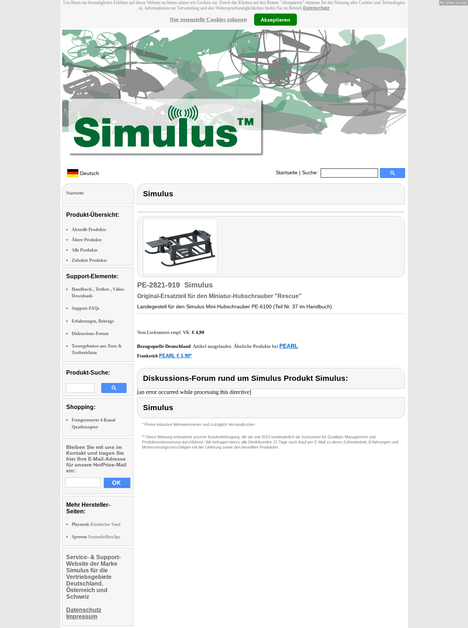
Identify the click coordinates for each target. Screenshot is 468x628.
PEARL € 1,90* (175, 355)
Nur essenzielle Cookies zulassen (208, 19)
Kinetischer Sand (96, 524)
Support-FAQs (85, 308)
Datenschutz (316, 8)
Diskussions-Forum (90, 333)
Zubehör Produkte (89, 260)
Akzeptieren (275, 19)
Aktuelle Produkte (89, 229)
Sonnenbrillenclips (96, 536)
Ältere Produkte (87, 239)
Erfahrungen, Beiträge (93, 321)
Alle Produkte (85, 250)
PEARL (288, 346)
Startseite (287, 172)
